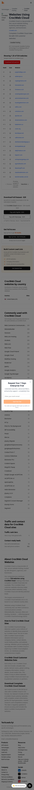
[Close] (30, 382)
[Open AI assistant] (29, 785)
